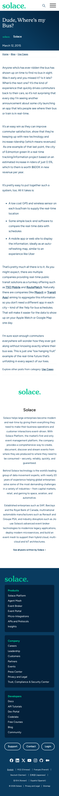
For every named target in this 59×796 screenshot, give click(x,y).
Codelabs (13, 716)
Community (14, 732)
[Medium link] (47, 761)
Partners (12, 661)
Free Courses (15, 721)
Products (13, 590)
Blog (13, 54)
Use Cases (23, 54)
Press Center (15, 671)
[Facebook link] (12, 761)
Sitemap (46, 786)
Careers (12, 645)
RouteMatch (34, 287)
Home (5, 54)
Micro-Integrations (18, 616)
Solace (17, 36)
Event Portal (14, 611)
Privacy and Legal (17, 676)
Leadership (14, 651)
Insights (12, 626)
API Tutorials (15, 706)
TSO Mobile (13, 287)
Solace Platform (17, 595)
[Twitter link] (24, 761)
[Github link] (41, 761)
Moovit (38, 292)
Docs (11, 701)
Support (12, 746)
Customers (14, 656)
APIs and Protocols (18, 621)
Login (48, 746)
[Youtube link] (30, 761)
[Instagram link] (36, 761)
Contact (31, 746)
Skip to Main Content (16, 11)
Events (11, 666)
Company (14, 640)
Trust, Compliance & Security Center (28, 681)
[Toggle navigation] (53, 5)
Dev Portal (13, 711)
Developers (14, 696)
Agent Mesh (15, 600)
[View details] (14, 5)
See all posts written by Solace (28, 550)
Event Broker (15, 605)
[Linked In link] (18, 761)
